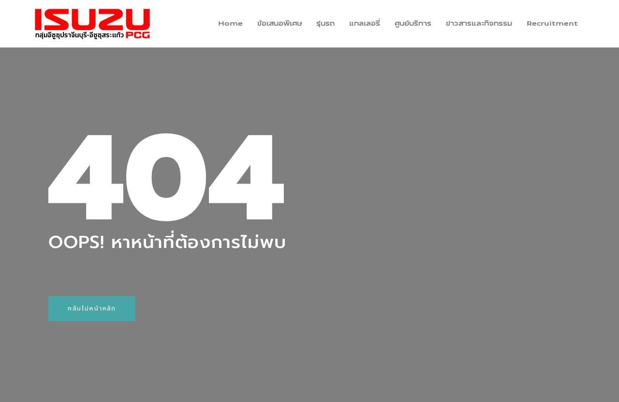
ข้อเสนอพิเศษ (279, 23)
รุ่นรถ (325, 23)
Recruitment (552, 23)
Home (230, 23)
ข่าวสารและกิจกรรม (479, 23)
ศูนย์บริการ (413, 23)
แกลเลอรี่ (364, 23)
